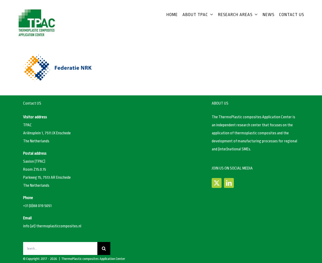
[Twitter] (217, 183)
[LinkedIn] (229, 183)
